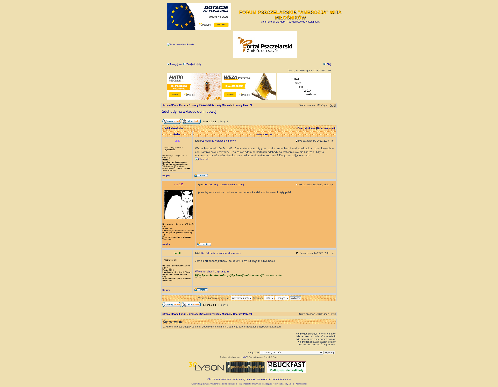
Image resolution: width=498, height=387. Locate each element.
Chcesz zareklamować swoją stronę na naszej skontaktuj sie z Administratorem (249, 379)
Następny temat (326, 128)
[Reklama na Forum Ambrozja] (304, 99)
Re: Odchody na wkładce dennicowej (224, 184)
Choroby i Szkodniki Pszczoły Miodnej (210, 105)
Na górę (166, 176)
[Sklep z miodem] (245, 372)
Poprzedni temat (306, 128)
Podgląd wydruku (173, 128)
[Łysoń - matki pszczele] (194, 99)
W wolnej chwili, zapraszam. (212, 271)
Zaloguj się (175, 64)
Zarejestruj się (193, 64)
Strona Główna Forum (174, 105)
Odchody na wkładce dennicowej (188, 112)
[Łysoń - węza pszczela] (249, 99)
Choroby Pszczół (242, 105)
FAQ (328, 64)
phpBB (244, 357)
